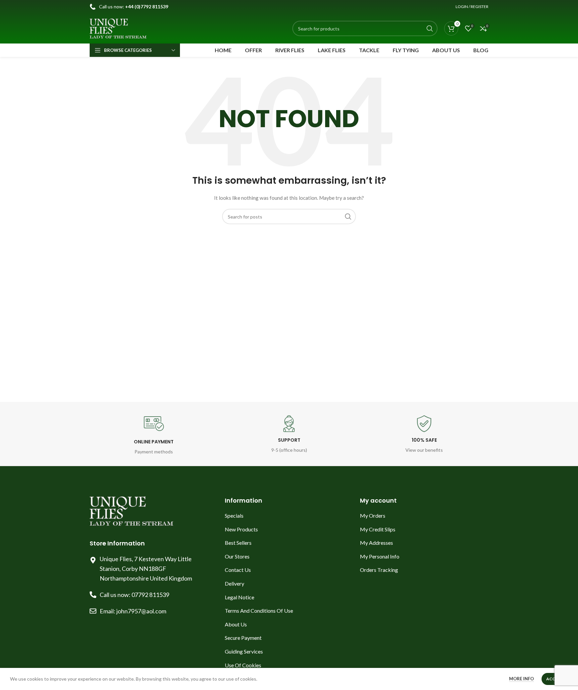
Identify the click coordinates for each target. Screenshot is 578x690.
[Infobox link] (154, 435)
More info (521, 678)
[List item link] (289, 515)
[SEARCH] (430, 28)
